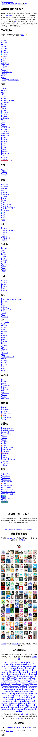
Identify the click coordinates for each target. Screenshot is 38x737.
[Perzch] (35, 634)
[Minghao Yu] (26, 639)
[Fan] (17, 616)
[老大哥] (21, 567)
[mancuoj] (17, 572)
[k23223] (26, 558)
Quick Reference (11, 538)
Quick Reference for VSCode (15, 727)
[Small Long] (17, 576)
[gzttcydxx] (30, 585)
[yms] (8, 603)
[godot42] (8, 589)
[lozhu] (26, 607)
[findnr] (30, 576)
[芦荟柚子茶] (3, 598)
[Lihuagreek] (12, 612)
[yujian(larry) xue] (26, 585)
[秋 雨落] (12, 563)
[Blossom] (17, 563)
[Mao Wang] (3, 612)
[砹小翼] (3, 558)
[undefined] (35, 558)
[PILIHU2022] (3, 639)
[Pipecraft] (30, 634)
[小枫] (17, 598)
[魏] (12, 567)
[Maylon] (12, 554)
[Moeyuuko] (21, 639)
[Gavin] (12, 589)
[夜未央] (26, 598)
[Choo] (8, 621)
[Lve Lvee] (30, 567)
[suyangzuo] (30, 603)
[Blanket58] (30, 621)
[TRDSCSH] (35, 630)
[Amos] (21, 572)
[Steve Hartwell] (26, 554)
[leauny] (35, 607)
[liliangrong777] (30, 607)
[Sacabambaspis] (8, 634)
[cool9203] (26, 589)
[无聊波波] (30, 598)
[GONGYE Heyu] (8, 616)
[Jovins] (12, 576)
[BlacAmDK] (35, 621)
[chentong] (17, 621)
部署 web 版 (24, 714)
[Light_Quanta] (17, 612)
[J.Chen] (30, 581)
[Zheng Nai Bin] (26, 594)
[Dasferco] (30, 616)
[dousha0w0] (8, 625)
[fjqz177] (17, 589)
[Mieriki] (30, 639)
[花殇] (17, 625)
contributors (16, 644)
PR (16, 22)
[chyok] (3, 594)
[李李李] (12, 630)
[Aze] (3, 625)
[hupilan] (12, 581)
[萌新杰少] (8, 567)
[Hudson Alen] (17, 603)
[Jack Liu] (3, 576)
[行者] (30, 594)
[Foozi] (12, 616)
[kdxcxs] (17, 585)
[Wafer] (26, 630)
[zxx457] (35, 598)
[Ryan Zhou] (12, 634)
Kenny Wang (10, 731)
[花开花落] (35, 594)
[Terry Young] (30, 630)
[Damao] (35, 616)
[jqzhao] (3, 585)
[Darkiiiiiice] (3, 563)
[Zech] (3, 630)
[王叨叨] (26, 567)
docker (20, 718)
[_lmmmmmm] (12, 594)
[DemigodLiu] (26, 616)
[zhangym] (17, 554)
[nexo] (35, 603)
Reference (9, 15)
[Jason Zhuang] (8, 576)
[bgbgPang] (8, 594)
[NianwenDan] (12, 639)
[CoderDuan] (30, 589)
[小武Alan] (35, 567)
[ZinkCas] (21, 625)
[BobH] (26, 621)
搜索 (3, 735)
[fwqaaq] (3, 554)
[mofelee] (8, 554)
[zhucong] (26, 625)
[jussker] (8, 585)
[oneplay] (8, 572)
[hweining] (17, 581)
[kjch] (3, 581)
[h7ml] (30, 554)
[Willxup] (26, 563)
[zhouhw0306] (3, 603)
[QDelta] (21, 634)
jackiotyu (29, 727)
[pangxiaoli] (12, 572)
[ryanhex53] (3, 572)
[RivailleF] (17, 634)
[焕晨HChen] (8, 598)
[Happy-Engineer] (21, 630)
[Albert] (30, 572)
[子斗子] (21, 598)
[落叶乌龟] (12, 598)
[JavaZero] (35, 612)
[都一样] (21, 594)
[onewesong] (12, 607)
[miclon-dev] (17, 607)
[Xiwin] (3, 634)
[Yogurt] (8, 630)
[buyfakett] (17, 567)
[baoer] (17, 558)
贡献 (22, 35)
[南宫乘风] (35, 554)
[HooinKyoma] (3, 616)
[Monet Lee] (17, 639)
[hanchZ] (12, 621)
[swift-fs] (26, 603)
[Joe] (21, 621)
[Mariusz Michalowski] (35, 639)
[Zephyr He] (35, 625)
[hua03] (8, 581)
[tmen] (21, 603)
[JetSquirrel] (26, 612)
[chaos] (35, 563)
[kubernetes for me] (21, 585)
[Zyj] (17, 594)
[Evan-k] (12, 585)
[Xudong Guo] (35, 585)
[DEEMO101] (3, 621)
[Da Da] (35, 572)
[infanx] (21, 581)
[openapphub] (8, 607)
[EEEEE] (21, 616)
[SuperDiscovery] (21, 576)
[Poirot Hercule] (26, 634)
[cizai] (35, 589)
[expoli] (21, 558)
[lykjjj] (21, 607)
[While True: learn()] (17, 630)
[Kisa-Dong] (21, 612)
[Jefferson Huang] (21, 554)
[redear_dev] (35, 576)
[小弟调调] (19, 548)
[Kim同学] (8, 563)
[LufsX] (12, 558)
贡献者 (23, 540)
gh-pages (15, 716)
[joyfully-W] (35, 581)
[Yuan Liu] (21, 563)
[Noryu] (8, 639)
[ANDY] (12, 625)
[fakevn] (21, 589)
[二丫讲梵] (30, 558)
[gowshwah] (3, 589)
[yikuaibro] (30, 625)
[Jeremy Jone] (30, 612)
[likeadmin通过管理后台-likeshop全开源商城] (8, 612)
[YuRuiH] (30, 563)
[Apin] (26, 572)
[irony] (26, 581)
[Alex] (8, 558)
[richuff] (3, 567)
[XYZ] (26, 576)
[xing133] (12, 603)
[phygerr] (3, 607)
